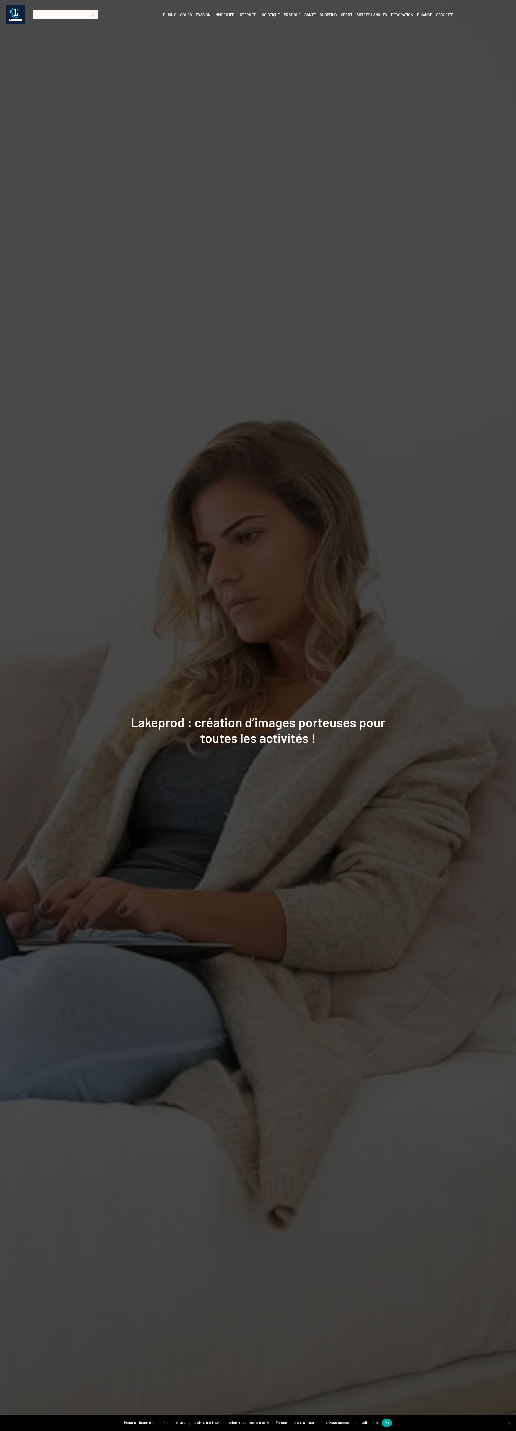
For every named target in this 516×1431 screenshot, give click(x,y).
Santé (310, 15)
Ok (386, 1423)
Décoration (402, 15)
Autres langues (371, 15)
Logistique (270, 15)
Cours (186, 15)
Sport (346, 15)
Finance (424, 15)
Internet (247, 15)
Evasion (203, 15)
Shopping (328, 15)
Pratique (292, 15)
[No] (509, 1423)
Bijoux (169, 15)
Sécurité (444, 15)
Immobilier (224, 15)
